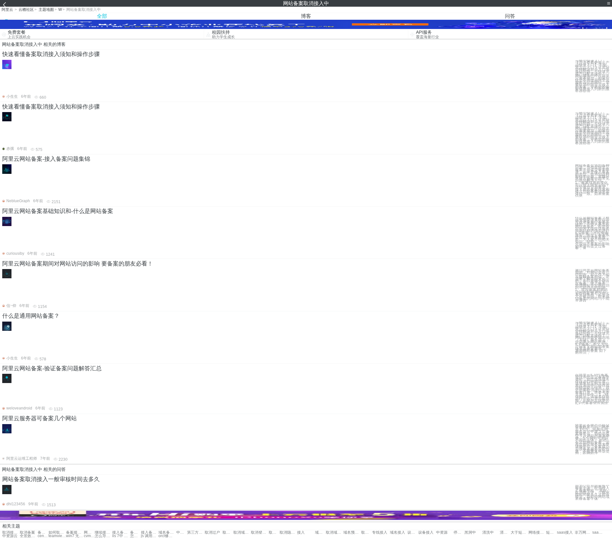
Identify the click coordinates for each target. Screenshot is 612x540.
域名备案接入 (167, 532)
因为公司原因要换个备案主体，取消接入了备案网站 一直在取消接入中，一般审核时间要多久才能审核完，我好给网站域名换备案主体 (592, 492)
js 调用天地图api (149, 536)
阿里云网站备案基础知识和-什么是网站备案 (57, 211)
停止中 (459, 532)
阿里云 (7, 9)
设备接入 (412, 532)
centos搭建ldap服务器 (43, 536)
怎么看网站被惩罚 (135, 536)
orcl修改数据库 (167, 536)
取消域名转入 (242, 532)
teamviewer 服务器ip (57, 536)
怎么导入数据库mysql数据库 (103, 536)
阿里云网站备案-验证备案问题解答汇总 (52, 368)
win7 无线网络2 (75, 536)
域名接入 (397, 532)
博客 (306, 16)
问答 (510, 16)
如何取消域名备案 (57, 532)
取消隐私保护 (274, 532)
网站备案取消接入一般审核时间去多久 (51, 479)
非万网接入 (583, 532)
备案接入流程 (75, 532)
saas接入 (565, 532)
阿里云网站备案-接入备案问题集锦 (46, 159)
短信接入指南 (551, 532)
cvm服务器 (89, 536)
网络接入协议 (537, 532)
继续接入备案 (103, 532)
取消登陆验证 (259, 532)
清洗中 (488, 532)
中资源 (442, 532)
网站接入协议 (89, 532)
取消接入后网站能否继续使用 (11, 532)
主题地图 (46, 9)
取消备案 (27, 532)
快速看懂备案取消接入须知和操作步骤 (51, 54)
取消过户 (212, 532)
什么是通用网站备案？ (31, 316)
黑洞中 (470, 532)
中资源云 (10, 536)
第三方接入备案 (196, 532)
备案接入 (43, 532)
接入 (301, 532)
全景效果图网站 (28, 536)
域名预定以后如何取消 (320, 532)
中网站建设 (181, 532)
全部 (102, 16)
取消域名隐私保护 (334, 532)
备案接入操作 (135, 532)
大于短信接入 (519, 532)
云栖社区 (26, 9)
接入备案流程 (121, 532)
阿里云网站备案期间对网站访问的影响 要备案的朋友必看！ (77, 263)
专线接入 (379, 532)
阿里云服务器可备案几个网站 (39, 418)
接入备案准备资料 (149, 532)
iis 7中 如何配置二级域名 (121, 536)
